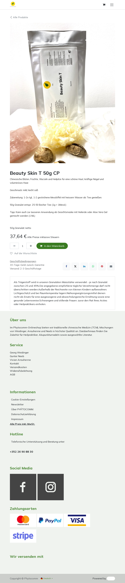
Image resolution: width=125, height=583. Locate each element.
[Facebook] (66, 266)
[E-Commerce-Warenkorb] (104, 4)
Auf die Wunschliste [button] (25, 253)
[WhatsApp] (93, 266)
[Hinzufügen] (30, 246)
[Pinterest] (102, 266)
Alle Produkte (20, 17)
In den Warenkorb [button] (53, 245)
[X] (75, 266)
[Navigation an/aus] (112, 4)
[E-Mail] (111, 266)
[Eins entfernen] (14, 246)
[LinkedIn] (84, 266)
